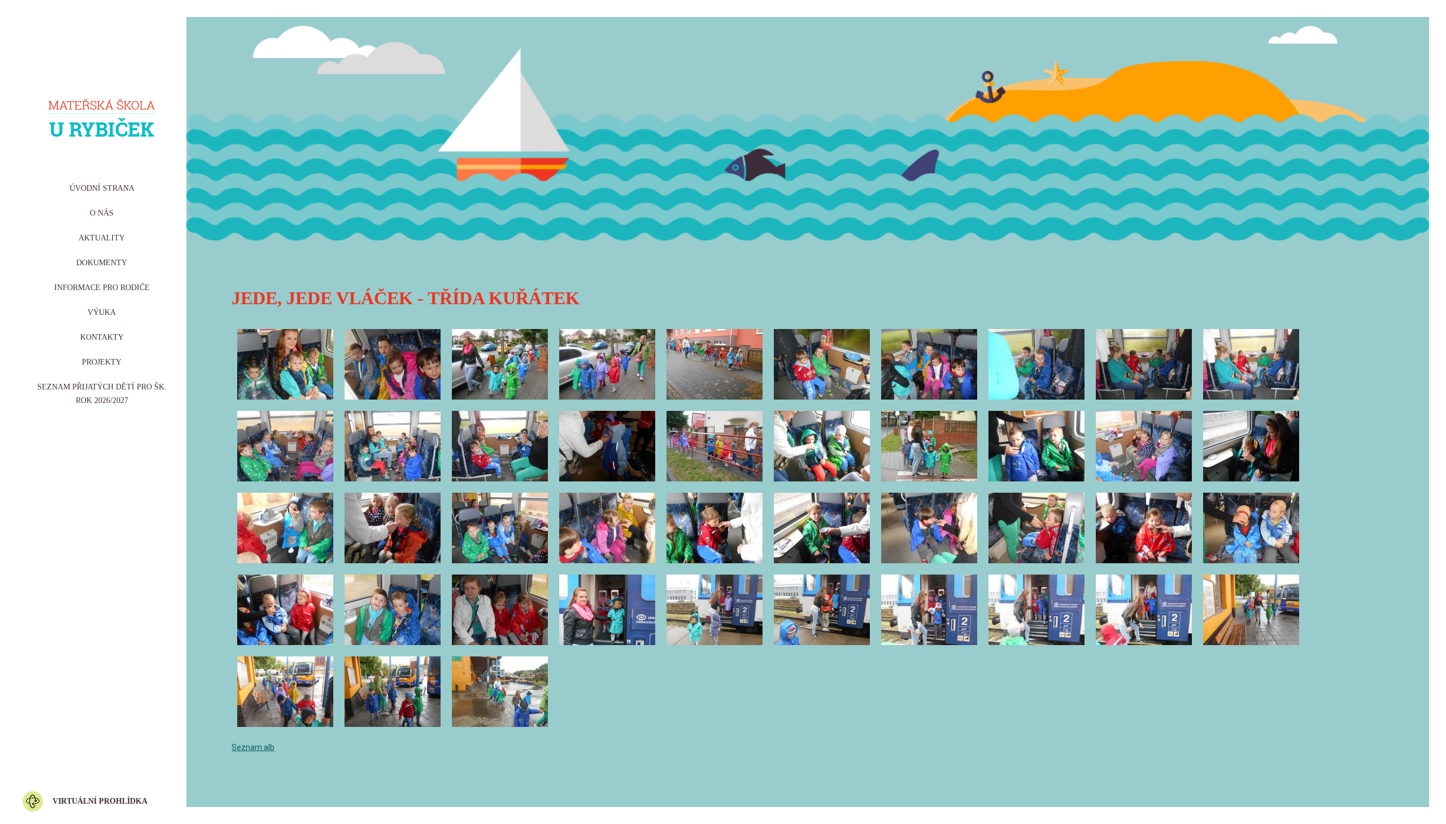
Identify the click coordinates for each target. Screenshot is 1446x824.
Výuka (102, 312)
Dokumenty (101, 262)
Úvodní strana (101, 188)
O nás (102, 213)
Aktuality (102, 238)
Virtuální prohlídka (100, 801)
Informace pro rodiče (102, 287)
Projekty (101, 362)
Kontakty (102, 337)
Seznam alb (253, 747)
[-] (285, 364)
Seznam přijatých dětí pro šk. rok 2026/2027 (102, 394)
